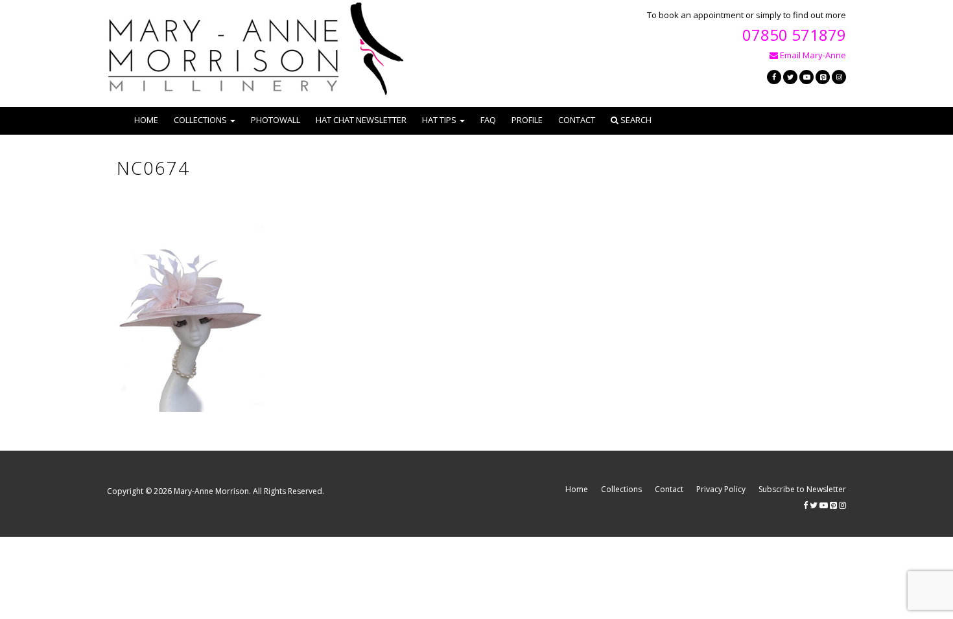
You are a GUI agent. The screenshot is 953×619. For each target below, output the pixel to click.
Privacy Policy (721, 489)
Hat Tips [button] (439, 120)
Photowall (275, 120)
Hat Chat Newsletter (361, 120)
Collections (621, 489)
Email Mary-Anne (812, 55)
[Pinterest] (823, 77)
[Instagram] (839, 77)
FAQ (488, 120)
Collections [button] (200, 120)
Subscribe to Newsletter (802, 489)
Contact (576, 120)
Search (635, 120)
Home (146, 120)
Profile (527, 120)
